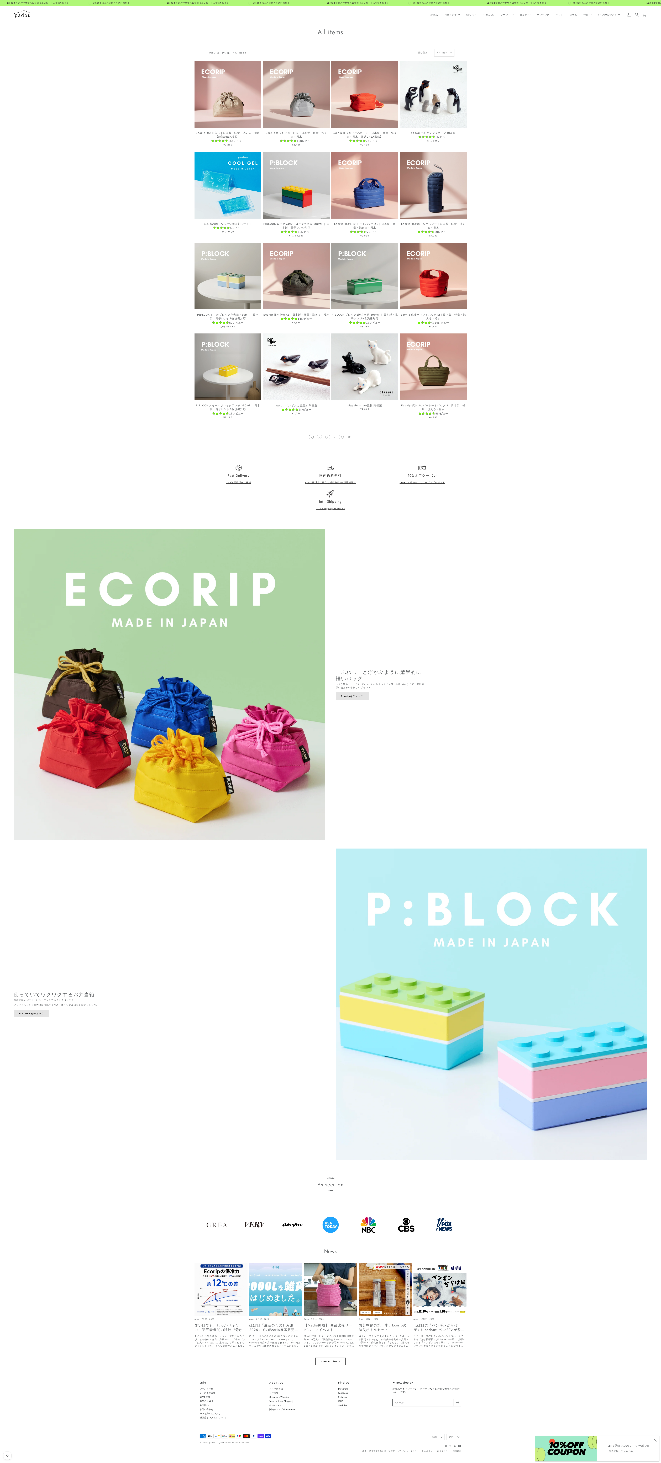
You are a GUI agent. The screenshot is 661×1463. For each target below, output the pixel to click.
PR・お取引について (210, 1413)
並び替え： (424, 52)
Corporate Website (279, 1397)
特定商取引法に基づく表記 (382, 1451)
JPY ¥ (451, 1437)
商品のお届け (206, 1401)
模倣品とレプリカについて (213, 1417)
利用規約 (457, 1451)
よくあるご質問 (207, 1393)
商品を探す (450, 14)
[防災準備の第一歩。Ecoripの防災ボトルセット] (385, 1289)
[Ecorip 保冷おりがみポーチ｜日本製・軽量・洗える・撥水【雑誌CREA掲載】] (364, 94)
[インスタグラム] (445, 1446)
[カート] (644, 14)
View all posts (330, 1361)
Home (210, 52)
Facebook (343, 1393)
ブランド (506, 14)
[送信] (457, 1402)
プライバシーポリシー (408, 1451)
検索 (364, 1451)
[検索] (637, 14)
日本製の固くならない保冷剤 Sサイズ (228, 223)
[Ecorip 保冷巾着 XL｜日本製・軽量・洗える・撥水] (296, 276)
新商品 (434, 14)
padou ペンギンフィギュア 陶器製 (433, 132)
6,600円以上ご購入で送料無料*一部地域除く (330, 482)
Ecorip (471, 14)
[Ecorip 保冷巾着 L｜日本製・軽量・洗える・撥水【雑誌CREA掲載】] (228, 94)
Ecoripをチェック (352, 696)
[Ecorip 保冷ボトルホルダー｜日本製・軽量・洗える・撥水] (433, 185)
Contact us (275, 1405)
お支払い (204, 1405)
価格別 (524, 14)
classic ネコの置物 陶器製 (365, 405)
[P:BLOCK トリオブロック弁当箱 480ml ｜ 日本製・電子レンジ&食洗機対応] (228, 276)
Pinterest (343, 1397)
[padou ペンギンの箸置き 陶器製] (296, 366)
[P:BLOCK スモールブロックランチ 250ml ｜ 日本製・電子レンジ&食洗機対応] (228, 366)
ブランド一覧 (206, 1389)
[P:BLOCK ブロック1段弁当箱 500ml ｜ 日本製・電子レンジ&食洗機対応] (364, 276)
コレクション (224, 52)
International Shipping (281, 1401)
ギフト (559, 14)
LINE (340, 1401)
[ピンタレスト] (455, 1446)
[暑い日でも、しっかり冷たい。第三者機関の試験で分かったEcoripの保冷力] (221, 1289)
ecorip (366, 1312)
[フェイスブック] (450, 1446)
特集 (586, 14)
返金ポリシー (428, 1451)
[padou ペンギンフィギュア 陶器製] (433, 94)
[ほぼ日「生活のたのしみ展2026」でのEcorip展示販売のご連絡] (275, 1289)
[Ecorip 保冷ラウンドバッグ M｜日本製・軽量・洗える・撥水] (433, 276)
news (378, 1312)
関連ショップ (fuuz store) (282, 1409)
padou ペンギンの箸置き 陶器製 (296, 405)
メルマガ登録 (276, 1389)
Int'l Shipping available (330, 508)
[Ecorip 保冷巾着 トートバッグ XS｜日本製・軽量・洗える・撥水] (364, 185)
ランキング (543, 14)
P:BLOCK (488, 14)
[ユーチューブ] (459, 1446)
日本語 (434, 1437)
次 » (350, 436)
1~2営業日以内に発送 (238, 482)
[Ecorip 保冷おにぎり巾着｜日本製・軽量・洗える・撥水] (296, 94)
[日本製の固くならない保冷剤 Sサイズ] (228, 185)
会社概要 (273, 1393)
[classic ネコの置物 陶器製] (364, 366)
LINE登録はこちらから (620, 1451)
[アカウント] (629, 14)
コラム (573, 14)
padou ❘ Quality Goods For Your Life (229, 1443)
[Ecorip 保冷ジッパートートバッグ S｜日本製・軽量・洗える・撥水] (433, 366)
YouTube (342, 1405)
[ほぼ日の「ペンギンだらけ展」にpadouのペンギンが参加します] (439, 1289)
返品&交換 (205, 1397)
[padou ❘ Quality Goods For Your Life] (22, 14)
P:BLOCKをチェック (31, 1013)
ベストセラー (442, 53)
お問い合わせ (206, 1409)
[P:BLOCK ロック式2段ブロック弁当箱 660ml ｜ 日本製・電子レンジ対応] (296, 185)
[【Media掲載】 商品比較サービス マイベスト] (330, 1289)
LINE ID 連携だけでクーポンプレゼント (422, 482)
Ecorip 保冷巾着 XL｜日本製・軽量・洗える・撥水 (296, 314)
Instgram (343, 1389)
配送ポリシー (443, 1451)
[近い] (655, 1440)
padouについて (607, 14)
